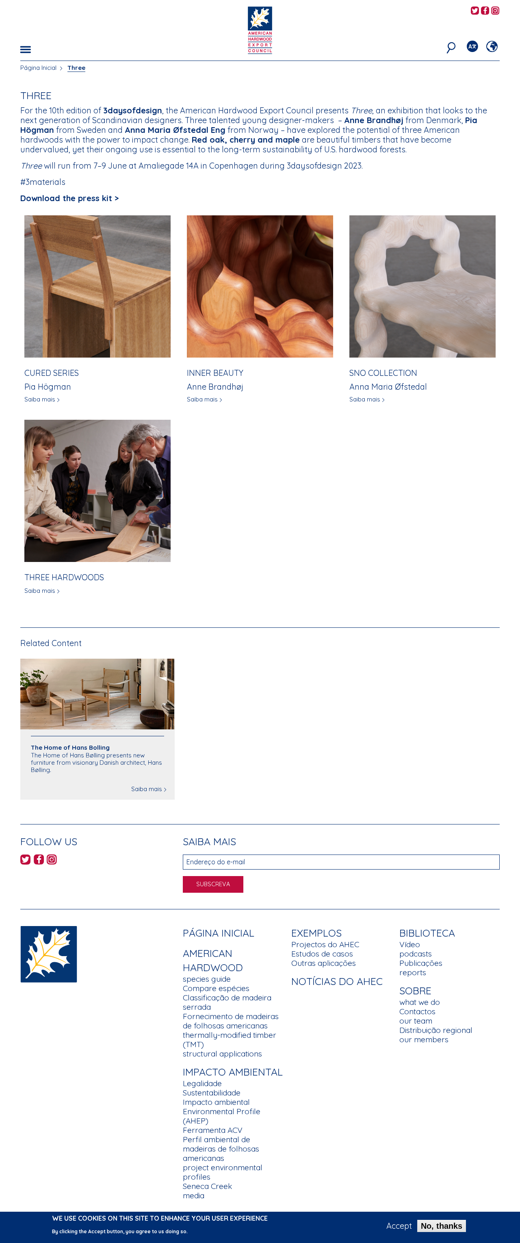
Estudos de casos (322, 954)
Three (76, 68)
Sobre (415, 990)
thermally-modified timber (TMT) (229, 1039)
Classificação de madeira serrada (227, 1002)
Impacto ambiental (216, 1102)
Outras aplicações (323, 963)
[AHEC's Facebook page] (485, 11)
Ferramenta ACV (213, 1130)
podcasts (415, 954)
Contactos (417, 1011)
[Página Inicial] (48, 953)
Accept (399, 1226)
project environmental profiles (222, 1172)
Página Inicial (38, 68)
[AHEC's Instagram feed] (495, 11)
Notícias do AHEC (337, 981)
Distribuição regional (435, 1030)
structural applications (222, 1054)
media (193, 1195)
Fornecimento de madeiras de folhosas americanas (231, 1020)
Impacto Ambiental (233, 1071)
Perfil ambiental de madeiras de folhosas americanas (221, 1149)
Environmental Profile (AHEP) (221, 1116)
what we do (419, 1002)
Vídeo (409, 944)
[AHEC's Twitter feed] (475, 11)
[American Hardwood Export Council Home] (260, 29)
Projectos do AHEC (325, 944)
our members (423, 1039)
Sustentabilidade (211, 1093)
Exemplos (316, 932)
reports (412, 972)
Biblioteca (427, 932)
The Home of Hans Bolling (70, 747)
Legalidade (202, 1083)
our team (415, 1021)
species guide (207, 979)
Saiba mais (39, 399)
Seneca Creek (207, 1186)
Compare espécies (216, 988)
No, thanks (441, 1225)
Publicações (420, 963)
